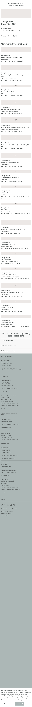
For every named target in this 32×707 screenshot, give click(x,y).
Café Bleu (3, 409)
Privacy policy (4, 508)
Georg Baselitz (7, 21)
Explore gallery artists (8, 351)
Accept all (20, 704)
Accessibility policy (13, 508)
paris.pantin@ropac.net (7, 401)
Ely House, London (6, 356)
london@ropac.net (6, 365)
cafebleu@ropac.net (6, 421)
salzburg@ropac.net (6, 437)
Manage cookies (8, 704)
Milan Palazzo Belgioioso (8, 458)
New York (3, 493)
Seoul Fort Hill (5, 475)
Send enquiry (29, 340)
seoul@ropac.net (5, 485)
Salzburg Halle (5, 443)
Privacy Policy (21, 699)
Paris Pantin (4, 391)
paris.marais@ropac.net (7, 385)
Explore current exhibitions (9, 346)
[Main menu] (29, 4)
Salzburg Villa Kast (6, 427)
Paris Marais (4, 376)
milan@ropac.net (5, 468)
